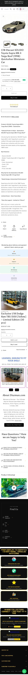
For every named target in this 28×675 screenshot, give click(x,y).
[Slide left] (1, 44)
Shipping (3, 72)
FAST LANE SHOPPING (14, 655)
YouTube (12, 671)
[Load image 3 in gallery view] (21, 44)
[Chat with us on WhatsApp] (24, 671)
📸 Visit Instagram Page (14, 639)
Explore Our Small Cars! (14, 425)
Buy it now (14, 98)
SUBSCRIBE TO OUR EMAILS (14, 666)
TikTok (16, 671)
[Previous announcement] (1, 3)
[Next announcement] (26, 3)
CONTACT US (14, 650)
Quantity (3, 85)
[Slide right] (26, 44)
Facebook (3, 671)
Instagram (8, 671)
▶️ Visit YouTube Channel (14, 626)
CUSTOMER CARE (14, 661)
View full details (20, 349)
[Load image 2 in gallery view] (14, 44)
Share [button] (4, 222)
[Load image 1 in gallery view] (7, 44)
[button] (2, 9)
